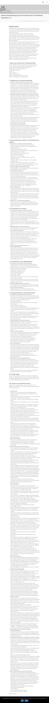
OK (22, 700)
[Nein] (47, 700)
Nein (26, 700)
